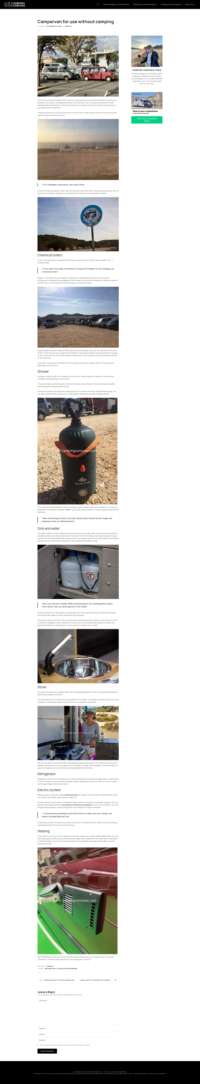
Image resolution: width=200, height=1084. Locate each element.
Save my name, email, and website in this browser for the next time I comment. (65, 1045)
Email (41, 1034)
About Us (188, 4)
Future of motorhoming (67, 968)
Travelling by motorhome (170, 4)
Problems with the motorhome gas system (61, 980)
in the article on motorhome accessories (76, 805)
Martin (68, 26)
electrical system (71, 795)
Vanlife (50, 966)
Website (42, 1040)
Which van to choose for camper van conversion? (100, 980)
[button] (98, 4)
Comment (43, 1001)
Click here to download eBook (147, 119)
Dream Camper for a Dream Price (116, 4)
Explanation (50, 968)
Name (41, 1029)
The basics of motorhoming (144, 4)
